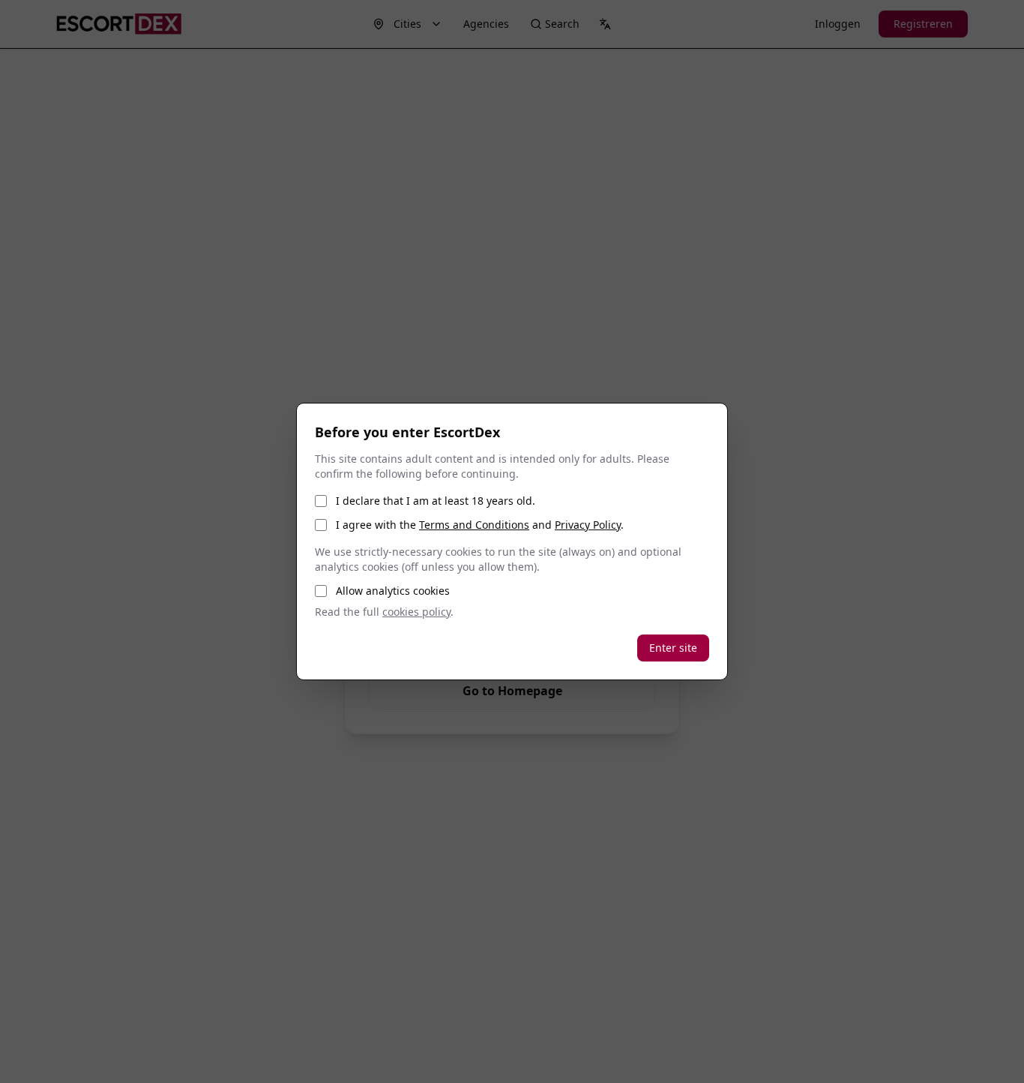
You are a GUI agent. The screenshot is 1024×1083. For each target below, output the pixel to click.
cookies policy (416, 611)
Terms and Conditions (474, 525)
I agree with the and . (480, 525)
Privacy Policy (588, 525)
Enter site (673, 647)
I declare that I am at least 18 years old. (435, 501)
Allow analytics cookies (393, 591)
